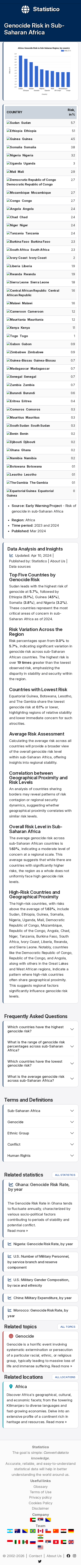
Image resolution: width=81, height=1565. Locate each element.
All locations (65, 1377)
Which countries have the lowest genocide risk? (34, 1063)
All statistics (65, 1174)
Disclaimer (40, 1508)
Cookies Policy (40, 1503)
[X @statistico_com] (40, 1561)
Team (40, 1526)
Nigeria (49, 602)
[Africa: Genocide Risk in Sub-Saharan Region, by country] (41, 71)
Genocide (19, 579)
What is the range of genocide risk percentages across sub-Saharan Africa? (36, 1046)
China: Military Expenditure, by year (43, 1298)
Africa (21, 1386)
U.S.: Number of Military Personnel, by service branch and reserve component (38, 1261)
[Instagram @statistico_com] (75, 1556)
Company (40, 1515)
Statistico (46, 9)
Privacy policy (40, 1497)
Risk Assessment (46, 734)
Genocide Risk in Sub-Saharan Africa (34, 29)
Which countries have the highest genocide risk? (35, 1029)
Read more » (17, 1231)
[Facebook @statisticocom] (69, 1556)
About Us (57, 561)
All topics (67, 1326)
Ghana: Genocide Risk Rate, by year (39, 1187)
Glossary (40, 1487)
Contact (35, 1556)
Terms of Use (41, 1492)
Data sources (20, 566)
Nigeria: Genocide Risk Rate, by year (43, 1244)
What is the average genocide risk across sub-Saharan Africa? (35, 1078)
